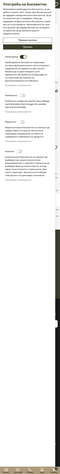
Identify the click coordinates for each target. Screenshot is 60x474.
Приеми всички (27, 40)
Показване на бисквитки (18, 85)
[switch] (23, 57)
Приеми (27, 46)
